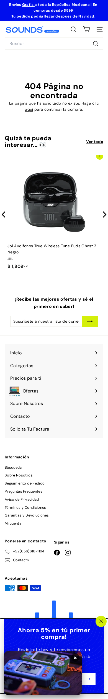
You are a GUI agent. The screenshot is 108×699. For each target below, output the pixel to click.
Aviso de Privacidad (22, 499)
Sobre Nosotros (19, 475)
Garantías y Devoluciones (27, 515)
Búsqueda (13, 467)
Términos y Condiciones (25, 507)
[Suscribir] (88, 679)
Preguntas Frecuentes (23, 491)
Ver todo (94, 141)
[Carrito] (86, 29)
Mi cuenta (13, 523)
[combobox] (54, 44)
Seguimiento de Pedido (25, 483)
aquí (29, 109)
